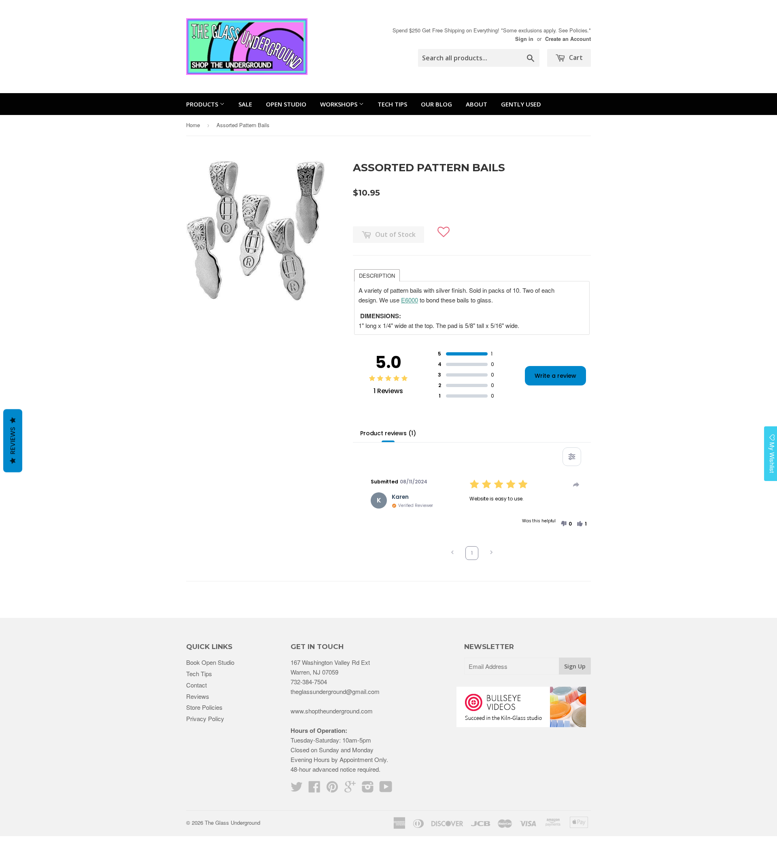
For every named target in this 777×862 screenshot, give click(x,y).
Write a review (555, 376)
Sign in (524, 39)
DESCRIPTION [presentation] (377, 275)
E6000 (409, 300)
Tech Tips (392, 104)
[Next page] (491, 553)
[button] (444, 228)
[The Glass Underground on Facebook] (314, 789)
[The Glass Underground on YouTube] (386, 789)
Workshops (339, 104)
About (476, 104)
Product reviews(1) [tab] (388, 433)
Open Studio (286, 104)
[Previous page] (452, 553)
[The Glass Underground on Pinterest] (332, 789)
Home (193, 125)
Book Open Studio (210, 662)
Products (203, 104)
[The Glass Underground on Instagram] (368, 789)
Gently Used (521, 104)
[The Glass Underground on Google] (350, 789)
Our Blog (436, 104)
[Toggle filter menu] (572, 456)
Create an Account (568, 39)
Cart (575, 57)
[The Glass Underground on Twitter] (297, 789)
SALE (245, 104)
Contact (196, 685)
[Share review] (576, 485)
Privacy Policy (205, 718)
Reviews (197, 696)
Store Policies (204, 707)
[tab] (377, 275)
